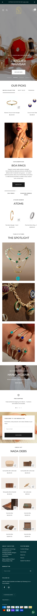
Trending (31, 90)
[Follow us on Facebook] (4, 587)
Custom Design (24, 549)
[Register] (30, 571)
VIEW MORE (18, 51)
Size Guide (23, 552)
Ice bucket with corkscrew (9, 471)
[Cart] (34, 10)
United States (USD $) (8, 594)
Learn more (25, 2)
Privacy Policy (5, 561)
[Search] (7, 10)
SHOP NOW (18, 383)
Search (22, 558)
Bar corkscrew (27, 492)
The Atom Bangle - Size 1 (11, 225)
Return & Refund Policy (8, 559)
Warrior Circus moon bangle (11, 112)
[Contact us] (33, 612)
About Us (22, 555)
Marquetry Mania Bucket (9, 492)
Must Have (21, 90)
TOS (11, 561)
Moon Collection (9, 90)
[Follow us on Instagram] (9, 587)
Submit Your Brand (25, 560)
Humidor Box (9, 513)
